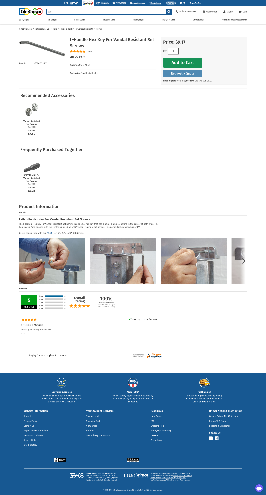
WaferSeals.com (185, 480)
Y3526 (49, 233)
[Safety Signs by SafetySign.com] (30, 15)
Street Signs (52, 29)
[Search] (169, 12)
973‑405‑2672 (205, 80)
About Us (28, 416)
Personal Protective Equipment (234, 19)
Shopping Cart (93, 421)
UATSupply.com (170, 480)
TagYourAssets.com (157, 480)
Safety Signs (24, 19)
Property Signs (109, 19)
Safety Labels (198, 19)
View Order (91, 426)
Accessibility (30, 440)
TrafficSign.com (156, 478)
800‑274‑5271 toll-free (99, 474)
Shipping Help (157, 426)
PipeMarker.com (179, 478)
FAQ (153, 421)
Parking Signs (79, 19)
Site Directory (30, 445)
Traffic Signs (39, 29)
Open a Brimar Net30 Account (223, 416)
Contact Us (29, 426)
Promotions (156, 440)
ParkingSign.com (167, 478)
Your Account (92, 416)
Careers (154, 435)
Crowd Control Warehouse (182, 476)
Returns (90, 430)
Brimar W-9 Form (217, 421)
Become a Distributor (219, 426)
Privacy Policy (30, 421)
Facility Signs (138, 19)
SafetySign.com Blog (161, 430)
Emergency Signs (168, 19)
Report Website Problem (36, 430)
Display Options (37, 355)
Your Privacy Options (96, 435)
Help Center (156, 416)
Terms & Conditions (33, 435)
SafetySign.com (25, 29)
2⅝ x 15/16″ (80, 57)
